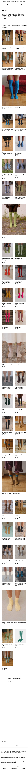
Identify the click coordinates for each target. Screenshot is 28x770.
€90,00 (3, 154)
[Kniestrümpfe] (7, 188)
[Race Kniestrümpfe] (7, 37)
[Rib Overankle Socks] (14, 348)
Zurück (4, 25)
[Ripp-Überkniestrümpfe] (7, 272)
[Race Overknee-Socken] (20, 636)
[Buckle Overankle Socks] (20, 529)
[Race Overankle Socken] (14, 476)
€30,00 (16, 132)
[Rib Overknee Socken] (20, 423)
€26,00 (3, 457)
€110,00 (4, 48)
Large (6, 27)
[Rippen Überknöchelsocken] (7, 59)
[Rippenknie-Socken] (20, 59)
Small (3, 27)
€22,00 (3, 132)
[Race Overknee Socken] (20, 446)
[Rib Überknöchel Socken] (7, 636)
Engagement (18, 745)
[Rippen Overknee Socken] (14, 90)
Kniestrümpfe (24, 25)
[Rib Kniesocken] (20, 507)
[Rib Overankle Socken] (7, 529)
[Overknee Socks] (7, 423)
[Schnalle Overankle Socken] (20, 143)
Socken (9, 25)
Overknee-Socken (16, 25)
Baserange (3, 745)
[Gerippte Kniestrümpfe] (20, 166)
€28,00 (3, 108)
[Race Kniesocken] (20, 37)
